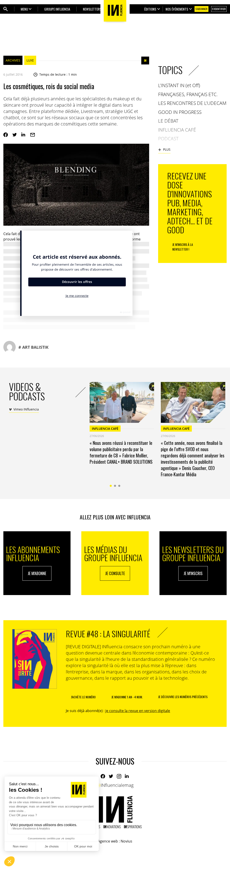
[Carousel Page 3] (119, 486)
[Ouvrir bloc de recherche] (5, 9)
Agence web (108, 841)
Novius (126, 841)
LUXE (30, 60)
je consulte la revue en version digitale (137, 710)
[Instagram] (119, 776)
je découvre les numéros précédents (183, 696)
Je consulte (115, 573)
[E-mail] (32, 134)
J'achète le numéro (83, 697)
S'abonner (201, 9)
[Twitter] (14, 134)
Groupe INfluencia (57, 9)
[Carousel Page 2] (115, 486)
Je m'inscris (193, 573)
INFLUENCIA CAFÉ (105, 428)
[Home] (115, 812)
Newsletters (92, 9)
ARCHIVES (13, 60)
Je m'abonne (37, 573)
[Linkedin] (23, 134)
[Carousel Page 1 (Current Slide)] (111, 486)
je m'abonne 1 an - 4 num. (127, 697)
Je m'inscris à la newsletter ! (182, 246)
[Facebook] (5, 134)
